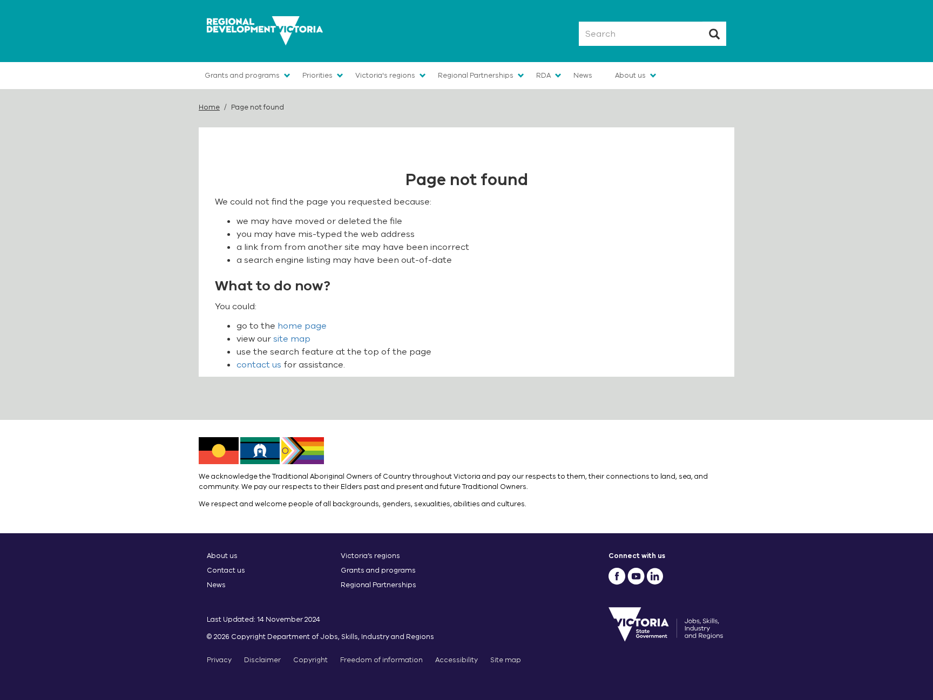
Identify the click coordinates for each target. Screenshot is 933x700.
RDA (543, 75)
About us (630, 75)
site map (291, 339)
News (582, 75)
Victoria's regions (385, 75)
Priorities (317, 75)
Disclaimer (262, 659)
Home (209, 107)
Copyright (310, 659)
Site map (505, 659)
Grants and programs (242, 75)
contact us (258, 365)
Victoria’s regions (370, 555)
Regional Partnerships (475, 75)
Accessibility (456, 659)
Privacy (219, 659)
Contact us (226, 570)
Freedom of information (381, 659)
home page (302, 326)
